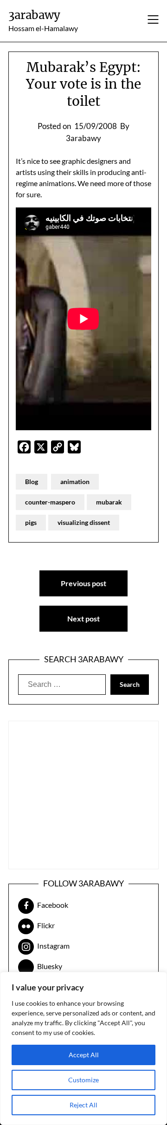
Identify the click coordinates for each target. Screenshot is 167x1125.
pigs (31, 522)
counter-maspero (50, 502)
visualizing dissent (84, 522)
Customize (83, 1080)
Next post (83, 618)
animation (75, 481)
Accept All (84, 1055)
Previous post (83, 583)
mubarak (109, 502)
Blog (31, 481)
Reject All (83, 1105)
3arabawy (34, 15)
